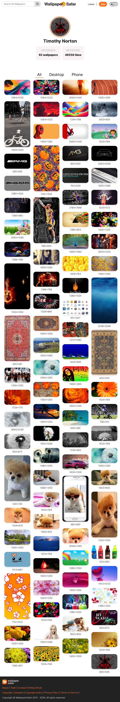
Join (103, 4)
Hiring (31, 687)
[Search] (37, 4)
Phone (77, 74)
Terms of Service (69, 692)
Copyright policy (33, 692)
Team (13, 687)
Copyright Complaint (12, 692)
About (5, 687)
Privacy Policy (51, 692)
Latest (91, 4)
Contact (22, 687)
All (39, 74)
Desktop (56, 74)
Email (39, 687)
